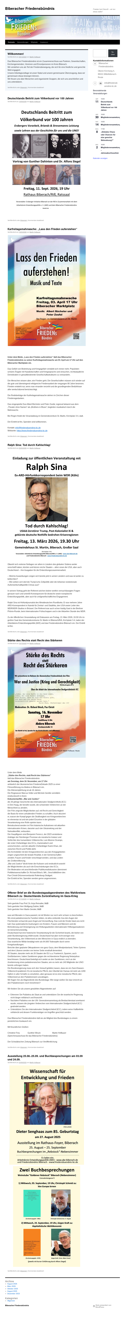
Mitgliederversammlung (110, 117)
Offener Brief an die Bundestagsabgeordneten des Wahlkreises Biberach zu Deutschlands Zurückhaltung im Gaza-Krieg (46, 894)
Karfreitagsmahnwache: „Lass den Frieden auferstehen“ (42, 229)
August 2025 (12, 1291)
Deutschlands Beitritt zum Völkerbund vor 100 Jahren (41, 98)
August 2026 (12, 1284)
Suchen (113, 53)
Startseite (11, 42)
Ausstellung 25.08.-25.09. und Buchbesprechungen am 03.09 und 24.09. (45, 1057)
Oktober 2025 (12, 1289)
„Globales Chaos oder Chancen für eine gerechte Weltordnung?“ (108, 136)
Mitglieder (34, 42)
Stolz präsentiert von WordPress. (103, 1306)
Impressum (44, 42)
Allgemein (23, 87)
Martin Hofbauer (35, 57)
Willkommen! (16, 54)
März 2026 (11, 1286)
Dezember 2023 (13, 1294)
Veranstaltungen (22, 42)
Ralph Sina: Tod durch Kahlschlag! (29, 445)
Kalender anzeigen (100, 158)
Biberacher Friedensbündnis (30, 8)
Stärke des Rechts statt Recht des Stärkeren (35, 640)
